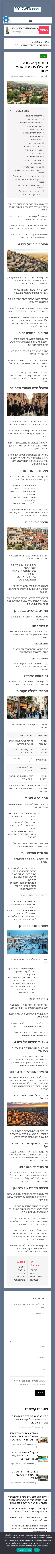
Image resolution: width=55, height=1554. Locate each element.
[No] (51, 1542)
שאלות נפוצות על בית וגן (31, 167)
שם (43, 1346)
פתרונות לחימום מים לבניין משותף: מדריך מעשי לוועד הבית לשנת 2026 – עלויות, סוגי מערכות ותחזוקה (29, 1529)
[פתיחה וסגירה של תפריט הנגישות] (6, 19)
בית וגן (43, 56)
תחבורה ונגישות (36, 153)
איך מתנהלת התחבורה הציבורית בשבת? (29, 180)
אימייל (41, 1358)
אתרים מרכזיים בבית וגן (32, 133)
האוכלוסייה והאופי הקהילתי (31, 123)
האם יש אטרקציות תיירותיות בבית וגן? (30, 186)
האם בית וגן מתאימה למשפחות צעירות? (29, 171)
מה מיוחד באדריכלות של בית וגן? (26, 176)
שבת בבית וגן (35, 163)
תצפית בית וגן (35, 143)
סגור (37, 1550)
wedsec (33, 76)
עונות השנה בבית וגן (33, 160)
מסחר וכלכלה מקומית (33, 150)
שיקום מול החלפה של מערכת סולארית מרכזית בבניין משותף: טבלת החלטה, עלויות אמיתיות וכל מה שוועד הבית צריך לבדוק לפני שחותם (27, 1500)
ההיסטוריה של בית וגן (33, 116)
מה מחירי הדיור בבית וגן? (29, 191)
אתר (43, 1369)
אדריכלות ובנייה (36, 129)
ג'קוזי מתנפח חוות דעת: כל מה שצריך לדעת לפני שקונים (24, 1474)
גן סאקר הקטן (35, 136)
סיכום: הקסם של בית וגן (31, 194)
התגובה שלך (39, 1313)
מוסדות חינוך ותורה (34, 126)
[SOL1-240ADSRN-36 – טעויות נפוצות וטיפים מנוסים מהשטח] (8, 32)
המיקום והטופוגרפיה (34, 119)
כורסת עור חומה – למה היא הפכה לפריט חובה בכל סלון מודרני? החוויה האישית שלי (24, 1436)
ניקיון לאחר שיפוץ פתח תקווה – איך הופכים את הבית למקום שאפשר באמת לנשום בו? (30, 1419)
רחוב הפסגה (36, 140)
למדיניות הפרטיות (24, 1550)
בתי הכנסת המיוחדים (32, 146)
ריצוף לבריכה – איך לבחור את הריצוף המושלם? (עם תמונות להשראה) (24, 1455)
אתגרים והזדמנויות (34, 157)
